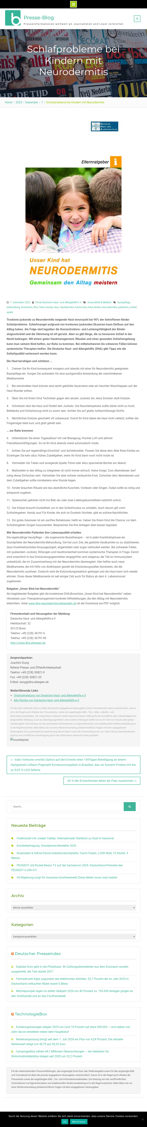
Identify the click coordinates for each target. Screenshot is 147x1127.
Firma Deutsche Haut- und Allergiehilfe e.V (58, 302)
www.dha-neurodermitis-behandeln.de (52, 603)
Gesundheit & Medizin (99, 302)
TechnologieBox (31, 1014)
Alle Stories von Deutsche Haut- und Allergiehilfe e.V (46, 700)
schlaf (133, 307)
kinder (97, 307)
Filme (42, 307)
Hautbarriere (67, 307)
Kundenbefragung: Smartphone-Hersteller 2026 (46, 845)
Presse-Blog (39, 17)
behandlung (13, 307)
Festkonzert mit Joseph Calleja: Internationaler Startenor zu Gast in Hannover (65, 838)
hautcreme (81, 307)
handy (49, 307)
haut (56, 307)
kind (90, 307)
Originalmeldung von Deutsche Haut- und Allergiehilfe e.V (50, 695)
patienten (123, 307)
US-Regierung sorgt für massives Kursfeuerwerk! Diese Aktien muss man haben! (67, 877)
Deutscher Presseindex (38, 953)
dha (35, 307)
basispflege (123, 302)
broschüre (26, 307)
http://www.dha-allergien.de (27, 643)
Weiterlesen (79, 1121)
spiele (10, 312)
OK (65, 1121)
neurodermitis (109, 307)
